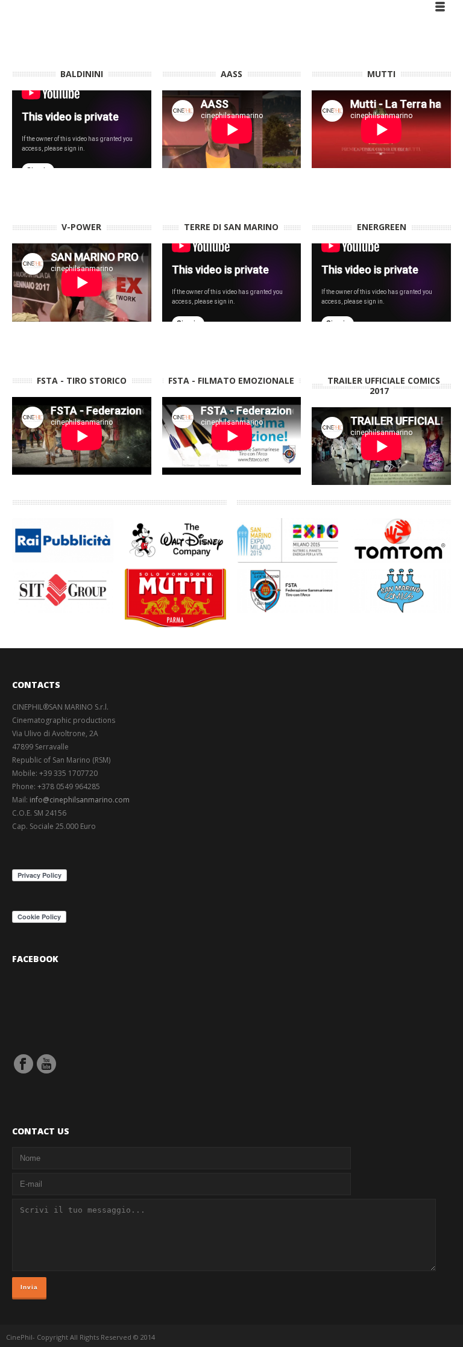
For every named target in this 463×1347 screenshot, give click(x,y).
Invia (29, 1287)
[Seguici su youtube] (46, 1064)
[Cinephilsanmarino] (29, 6)
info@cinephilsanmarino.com (80, 800)
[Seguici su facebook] (23, 1064)
